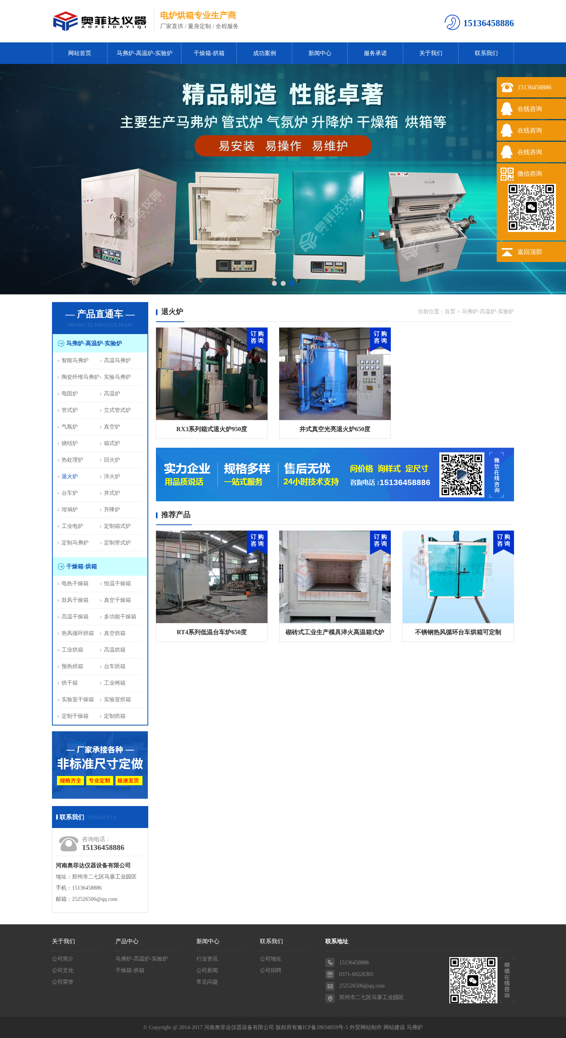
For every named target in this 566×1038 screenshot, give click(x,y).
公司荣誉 (63, 982)
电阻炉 (70, 393)
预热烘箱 (72, 666)
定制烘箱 (115, 716)
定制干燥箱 (75, 716)
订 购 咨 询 (257, 337)
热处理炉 (72, 460)
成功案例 (264, 53)
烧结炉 (70, 443)
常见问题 (207, 982)
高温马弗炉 (117, 360)
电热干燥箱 (75, 583)
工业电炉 (72, 526)
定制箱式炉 (117, 526)
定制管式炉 (117, 543)
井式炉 (112, 493)
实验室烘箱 (117, 699)
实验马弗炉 (117, 377)
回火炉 (112, 460)
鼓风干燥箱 (75, 600)
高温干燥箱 (75, 617)
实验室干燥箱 (78, 699)
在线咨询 (529, 109)
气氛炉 (70, 427)
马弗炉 (415, 1027)
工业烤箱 (115, 683)
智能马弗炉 (75, 360)
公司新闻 (207, 970)
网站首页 (79, 53)
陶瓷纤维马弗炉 (80, 377)
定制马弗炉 (75, 543)
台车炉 (70, 493)
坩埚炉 (70, 509)
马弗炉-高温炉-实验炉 (144, 53)
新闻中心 (320, 53)
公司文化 (63, 970)
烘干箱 (70, 683)
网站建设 (394, 1027)
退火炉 (70, 476)
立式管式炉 (117, 410)
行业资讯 (207, 959)
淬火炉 (112, 476)
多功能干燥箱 (120, 617)
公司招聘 (270, 970)
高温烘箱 (115, 650)
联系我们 (486, 53)
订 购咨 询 (257, 540)
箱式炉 (112, 443)
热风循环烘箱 (78, 633)
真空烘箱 (115, 633)
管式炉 (70, 410)
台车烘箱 (115, 666)
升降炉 (112, 509)
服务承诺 (375, 53)
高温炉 (112, 393)
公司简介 (63, 959)
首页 (450, 311)
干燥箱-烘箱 (209, 53)
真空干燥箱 (117, 600)
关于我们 (430, 53)
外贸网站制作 (366, 1027)
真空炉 (112, 427)
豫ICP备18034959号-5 (322, 1027)
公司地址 (270, 959)
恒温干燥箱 (117, 583)
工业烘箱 (72, 650)
